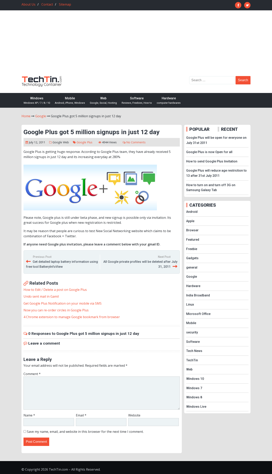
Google (57, 142)
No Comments (136, 142)
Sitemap (65, 4)
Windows (36, 100)
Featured (192, 239)
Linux (190, 304)
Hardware (169, 100)
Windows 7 (194, 388)
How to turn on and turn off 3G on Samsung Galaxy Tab (210, 187)
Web (103, 100)
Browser (192, 230)
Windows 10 (195, 379)
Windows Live (196, 407)
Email (81, 415)
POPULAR (199, 129)
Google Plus (84, 142)
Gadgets (192, 258)
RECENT (229, 129)
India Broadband (198, 295)
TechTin (192, 360)
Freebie (191, 249)
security (192, 332)
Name (29, 415)
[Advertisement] (136, 46)
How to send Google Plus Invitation (211, 161)
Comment (32, 374)
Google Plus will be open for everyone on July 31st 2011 (216, 140)
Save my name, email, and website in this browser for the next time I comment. (85, 431)
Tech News (194, 351)
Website (134, 415)
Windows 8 (194, 397)
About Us (28, 4)
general (191, 267)
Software (137, 100)
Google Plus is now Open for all (209, 152)
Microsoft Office (198, 314)
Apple (190, 221)
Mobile (70, 100)
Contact (47, 4)
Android (192, 212)
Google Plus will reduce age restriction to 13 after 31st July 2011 (216, 173)
